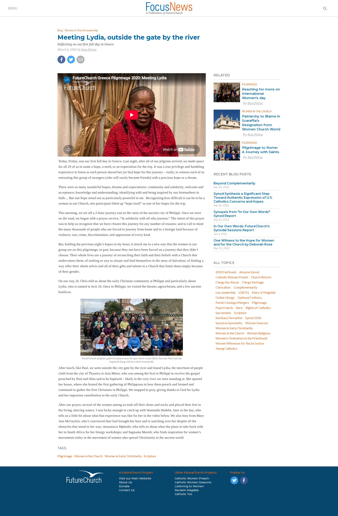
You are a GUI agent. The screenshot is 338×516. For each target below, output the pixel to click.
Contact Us (127, 490)
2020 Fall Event (226, 272)
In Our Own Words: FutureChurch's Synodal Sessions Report (242, 228)
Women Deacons (256, 323)
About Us (125, 482)
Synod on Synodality (229, 323)
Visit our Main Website (135, 478)
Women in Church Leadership (81, 30)
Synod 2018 (253, 318)
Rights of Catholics (258, 307)
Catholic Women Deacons (193, 482)
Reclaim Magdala (187, 490)
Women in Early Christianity (123, 456)
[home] (169, 8)
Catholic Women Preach (232, 277)
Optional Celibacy (249, 297)
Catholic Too (183, 494)
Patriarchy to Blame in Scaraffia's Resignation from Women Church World (261, 122)
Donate (124, 486)
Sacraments (223, 313)
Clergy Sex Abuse (227, 282)
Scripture (150, 456)
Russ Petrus (88, 49)
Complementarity (245, 287)
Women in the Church (88, 456)
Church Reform (261, 277)
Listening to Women (189, 486)
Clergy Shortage (253, 282)
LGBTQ (243, 292)
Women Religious (259, 333)
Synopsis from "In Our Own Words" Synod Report (242, 214)
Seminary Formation (229, 318)
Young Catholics (226, 348)
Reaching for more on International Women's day (261, 93)
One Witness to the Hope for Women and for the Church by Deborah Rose (244, 242)
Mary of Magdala (263, 292)
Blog (60, 30)
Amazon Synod (249, 272)
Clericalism (223, 287)
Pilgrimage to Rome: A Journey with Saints (260, 150)
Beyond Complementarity (234, 183)
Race (239, 307)
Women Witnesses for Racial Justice (240, 343)
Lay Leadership (226, 292)
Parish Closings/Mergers (232, 302)
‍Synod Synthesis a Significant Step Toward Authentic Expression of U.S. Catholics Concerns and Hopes (243, 197)
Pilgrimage (65, 456)
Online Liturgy (225, 297)
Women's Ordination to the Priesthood (241, 338)
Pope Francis (224, 307)
